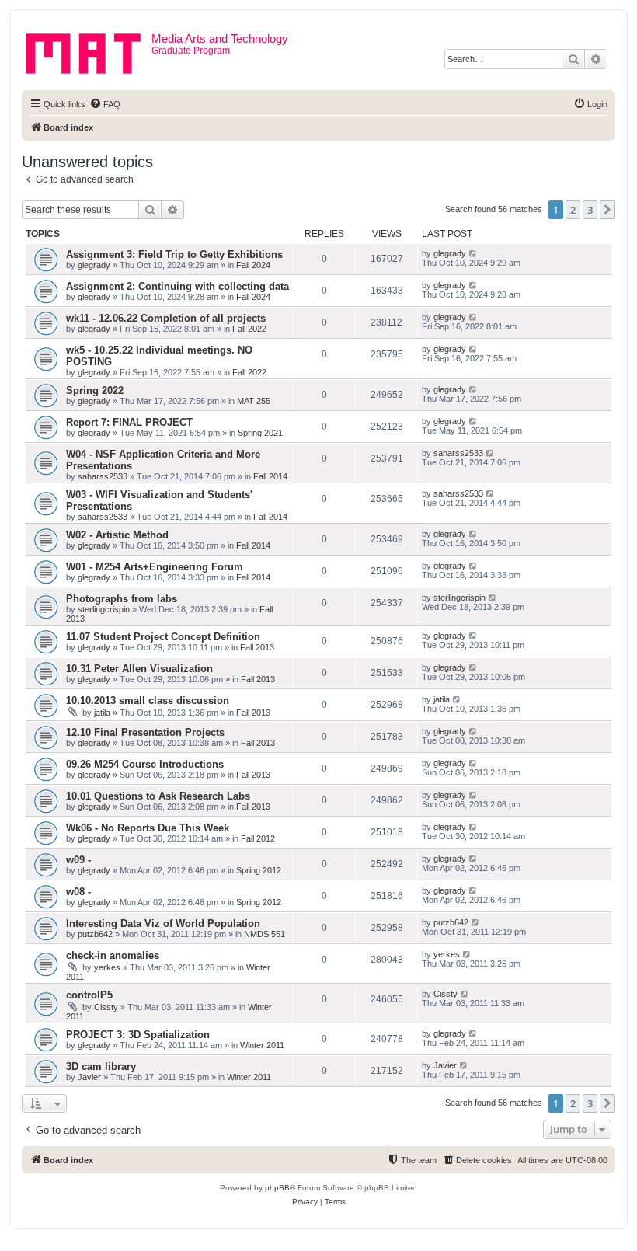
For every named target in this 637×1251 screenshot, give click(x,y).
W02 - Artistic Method (117, 535)
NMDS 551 (264, 934)
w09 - (78, 860)
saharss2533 (102, 476)
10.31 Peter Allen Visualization (139, 668)
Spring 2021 (260, 432)
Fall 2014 (270, 476)
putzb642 (95, 934)
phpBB (277, 1187)
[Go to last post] (473, 253)
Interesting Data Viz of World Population (163, 923)
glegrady (94, 265)
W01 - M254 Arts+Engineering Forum (154, 567)
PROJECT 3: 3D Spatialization (138, 1034)
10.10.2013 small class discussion (147, 700)
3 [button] (590, 210)
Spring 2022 (95, 390)
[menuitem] (104, 104)
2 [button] (573, 210)
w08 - (78, 891)
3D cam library (101, 1066)
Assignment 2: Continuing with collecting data (177, 286)
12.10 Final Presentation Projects (145, 732)
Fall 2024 (253, 265)
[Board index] (88, 50)
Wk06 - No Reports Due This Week (147, 828)
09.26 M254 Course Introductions (145, 764)
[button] (607, 209)
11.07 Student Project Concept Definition (163, 637)
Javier (89, 1077)
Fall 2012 (258, 838)
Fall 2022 (249, 328)
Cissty (106, 1007)
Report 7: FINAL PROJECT (129, 422)
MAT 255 (253, 401)
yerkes (107, 967)
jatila (102, 712)
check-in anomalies (112, 955)
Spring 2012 (258, 870)
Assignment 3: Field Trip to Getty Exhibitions (174, 254)
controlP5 (89, 995)
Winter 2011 (262, 1045)
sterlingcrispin (104, 609)
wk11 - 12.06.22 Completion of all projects (166, 318)
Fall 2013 (257, 647)
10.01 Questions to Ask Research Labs (158, 796)
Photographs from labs (121, 599)
